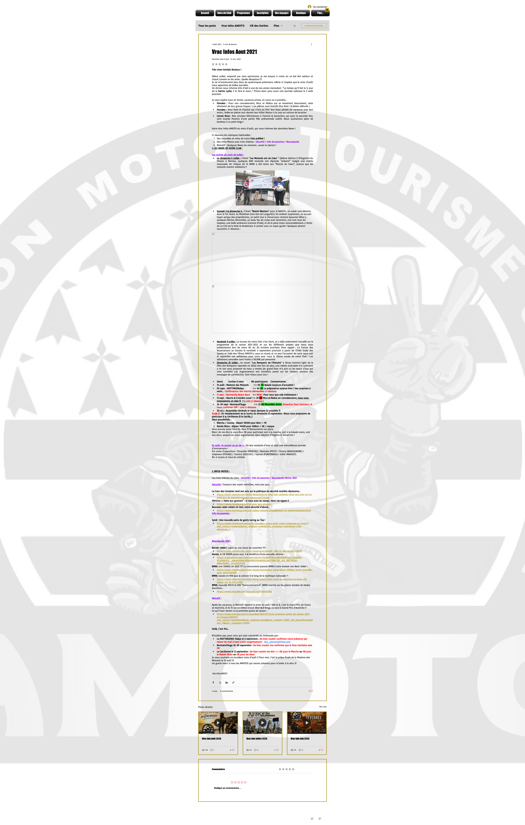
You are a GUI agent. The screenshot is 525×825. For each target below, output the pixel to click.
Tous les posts (207, 25)
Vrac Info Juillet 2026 (256, 738)
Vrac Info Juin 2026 (300, 738)
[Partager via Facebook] (213, 682)
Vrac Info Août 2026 (211, 738)
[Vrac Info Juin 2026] (306, 723)
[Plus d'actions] (311, 44)
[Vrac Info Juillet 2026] (262, 723)
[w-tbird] (316, 817)
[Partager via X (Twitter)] (220, 682)
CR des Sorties (259, 25)
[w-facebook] (312, 818)
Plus (276, 25)
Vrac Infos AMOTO (232, 25)
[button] (327, 9)
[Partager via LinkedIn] (226, 682)
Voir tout (323, 706)
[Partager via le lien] (233, 682)
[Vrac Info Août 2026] (218, 723)
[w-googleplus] (320, 818)
